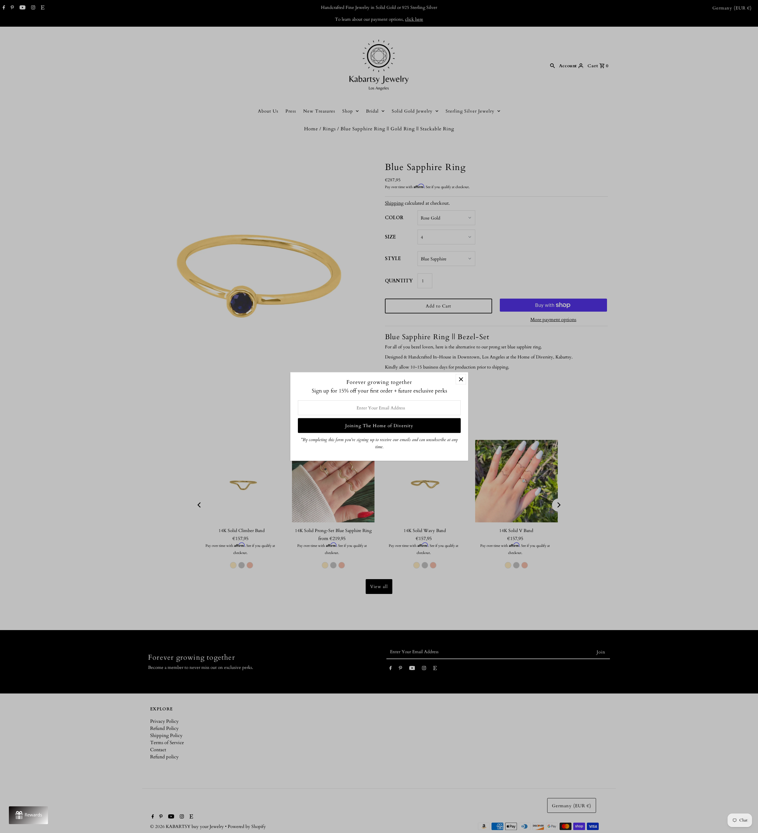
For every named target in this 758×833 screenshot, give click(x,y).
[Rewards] (28, 815)
